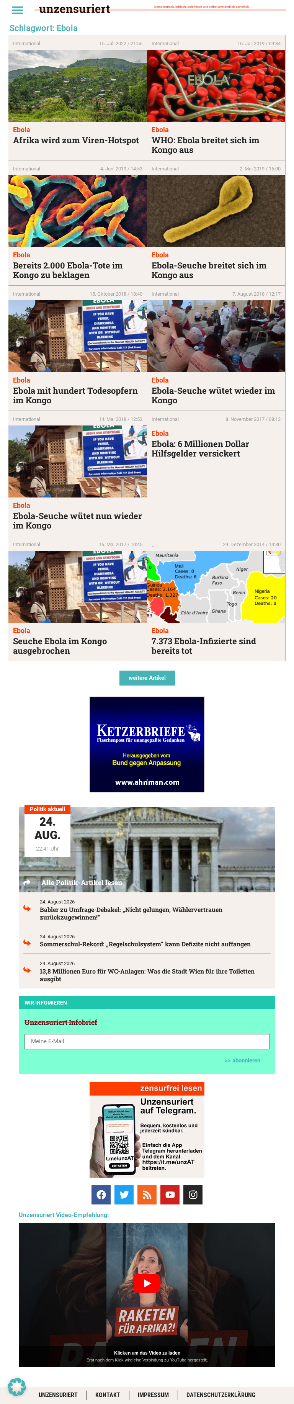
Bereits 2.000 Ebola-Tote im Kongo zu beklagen (68, 270)
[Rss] (147, 1194)
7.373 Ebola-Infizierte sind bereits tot (204, 645)
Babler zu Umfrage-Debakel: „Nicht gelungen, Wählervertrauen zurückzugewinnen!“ (131, 913)
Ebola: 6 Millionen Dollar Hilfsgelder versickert (200, 448)
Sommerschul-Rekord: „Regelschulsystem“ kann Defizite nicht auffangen (145, 944)
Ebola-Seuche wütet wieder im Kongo (213, 395)
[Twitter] (124, 1194)
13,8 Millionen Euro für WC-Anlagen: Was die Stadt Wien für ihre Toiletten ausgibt (147, 975)
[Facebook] (101, 1194)
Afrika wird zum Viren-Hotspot (76, 140)
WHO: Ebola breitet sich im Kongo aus (206, 144)
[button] (17, 10)
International (26, 43)
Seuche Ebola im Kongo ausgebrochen (60, 645)
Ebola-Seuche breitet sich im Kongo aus (209, 270)
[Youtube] (170, 1194)
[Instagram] (193, 1194)
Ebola (21, 130)
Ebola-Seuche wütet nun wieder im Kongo (77, 520)
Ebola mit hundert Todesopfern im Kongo (75, 395)
